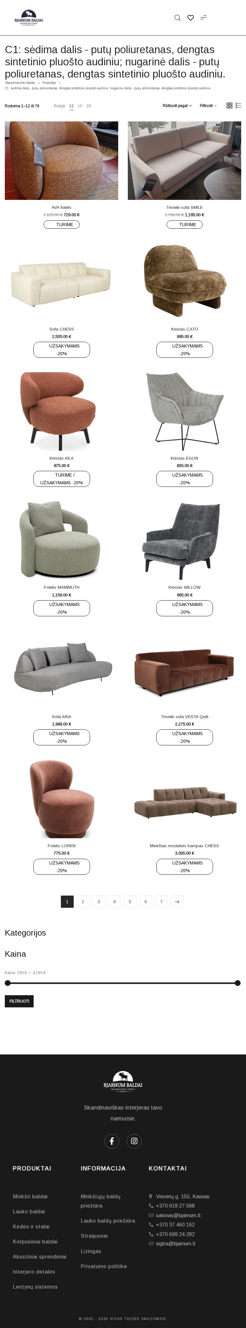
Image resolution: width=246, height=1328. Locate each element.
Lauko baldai (29, 1211)
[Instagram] (134, 1141)
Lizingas (91, 1251)
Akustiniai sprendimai (40, 1256)
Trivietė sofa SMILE (184, 207)
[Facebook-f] (111, 1141)
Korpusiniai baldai (35, 1241)
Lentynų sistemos (35, 1287)
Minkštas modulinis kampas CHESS (184, 845)
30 (88, 106)
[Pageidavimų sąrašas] (74, 185)
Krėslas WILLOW (184, 587)
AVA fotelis (61, 207)
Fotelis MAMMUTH (61, 587)
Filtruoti (19, 1001)
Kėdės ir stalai (31, 1226)
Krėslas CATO (184, 329)
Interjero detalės (34, 1272)
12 (71, 106)
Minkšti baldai (30, 1196)
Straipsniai (94, 1236)
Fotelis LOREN (62, 845)
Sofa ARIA (61, 716)
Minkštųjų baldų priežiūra (101, 1201)
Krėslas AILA (62, 458)
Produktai (49, 83)
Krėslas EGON (184, 458)
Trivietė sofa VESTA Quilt (184, 716)
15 (80, 106)
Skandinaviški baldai (20, 83)
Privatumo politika (104, 1266)
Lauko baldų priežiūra (108, 1221)
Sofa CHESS (61, 329)
